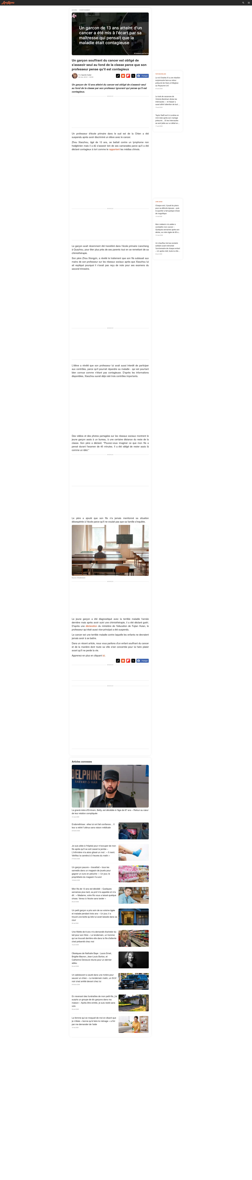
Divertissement (84, 10)
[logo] (8, 2)
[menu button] (248, 2)
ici (104, 655)
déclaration (91, 626)
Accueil (74, 10)
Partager (145, 76)
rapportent (114, 149)
